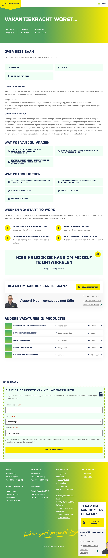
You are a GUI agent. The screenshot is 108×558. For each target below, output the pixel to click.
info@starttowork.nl (93, 301)
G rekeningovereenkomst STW (65, 496)
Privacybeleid (28, 442)
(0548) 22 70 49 (41, 497)
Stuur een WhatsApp (91, 305)
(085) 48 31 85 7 (41, 480)
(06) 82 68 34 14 (92, 296)
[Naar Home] (10, 3)
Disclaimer (62, 483)
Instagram (88, 477)
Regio (10, 416)
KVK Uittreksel (64, 518)
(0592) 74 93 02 (16, 480)
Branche (11, 428)
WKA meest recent (65, 514)
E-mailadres (13, 405)
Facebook (88, 473)
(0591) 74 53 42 (16, 500)
